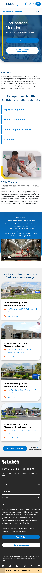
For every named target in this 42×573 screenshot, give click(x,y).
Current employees (21, 545)
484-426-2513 (11, 356)
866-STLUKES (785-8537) (18, 468)
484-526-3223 (11, 397)
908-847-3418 (11, 316)
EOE (3, 556)
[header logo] (10, 4)
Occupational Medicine (12, 11)
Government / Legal (29, 558)
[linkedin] (17, 566)
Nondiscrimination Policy (8, 558)
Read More (26, 570)
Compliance (20, 558)
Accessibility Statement (16, 556)
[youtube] (39, 565)
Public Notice (27, 556)
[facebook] (3, 566)
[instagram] (10, 566)
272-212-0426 (11, 437)
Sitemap (4, 561)
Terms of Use (35, 556)
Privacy (7, 556)
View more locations (15, 448)
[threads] (24, 566)
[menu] (3, 4)
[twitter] (31, 566)
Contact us (22, 40)
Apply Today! (21, 537)
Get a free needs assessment (22, 50)
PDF (38, 447)
